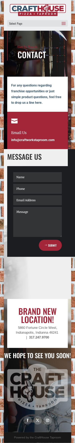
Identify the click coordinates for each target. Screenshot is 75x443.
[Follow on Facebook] (27, 420)
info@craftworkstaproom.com (33, 140)
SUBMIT (52, 245)
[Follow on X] (37, 420)
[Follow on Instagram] (47, 420)
